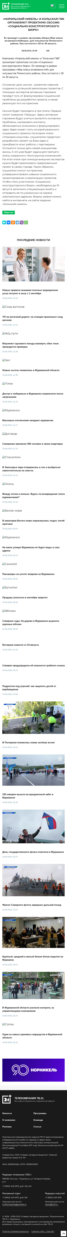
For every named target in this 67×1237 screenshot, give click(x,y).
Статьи (37, 1126)
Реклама (7, 1126)
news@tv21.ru (51, 1204)
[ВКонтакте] (8, 222)
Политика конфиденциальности (15, 1231)
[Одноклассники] (13, 222)
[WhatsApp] (26, 222)
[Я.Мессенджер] (4, 222)
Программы (40, 1113)
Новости (7, 1113)
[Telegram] (17, 222)
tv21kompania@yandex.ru (14, 1204)
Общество (8, 212)
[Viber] (22, 222)
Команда (38, 1120)
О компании (8, 1120)
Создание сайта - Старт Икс (42, 1231)
